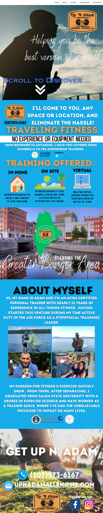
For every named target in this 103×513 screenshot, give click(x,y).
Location (73, 2)
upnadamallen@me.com (54, 484)
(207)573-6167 (15, 122)
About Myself (85, 2)
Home (57, 2)
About (64, 2)
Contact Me (97, 2)
